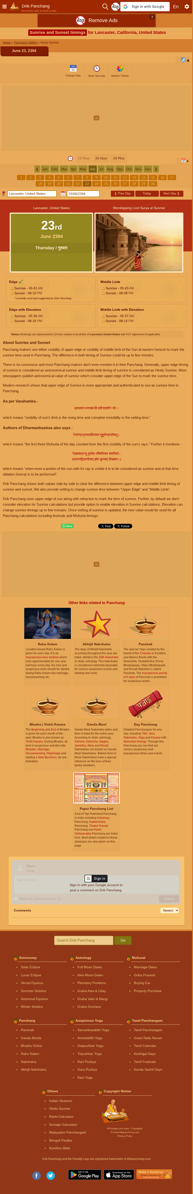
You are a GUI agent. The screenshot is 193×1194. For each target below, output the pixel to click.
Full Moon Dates (89, 967)
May (83, 169)
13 (134, 177)
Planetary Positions (91, 983)
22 (78, 184)
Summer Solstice (33, 991)
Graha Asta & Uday (91, 991)
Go (123, 940)
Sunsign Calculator (63, 1124)
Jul (101, 169)
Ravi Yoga (84, 1077)
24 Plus (118, 158)
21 (68, 184)
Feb (54, 169)
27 (125, 184)
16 (162, 177)
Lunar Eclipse (31, 975)
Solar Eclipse (30, 967)
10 (106, 177)
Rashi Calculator (61, 1116)
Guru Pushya (87, 1069)
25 (106, 184)
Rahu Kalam (30, 1054)
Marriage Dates (145, 967)
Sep (120, 169)
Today (147, 193)
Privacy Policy (124, 1136)
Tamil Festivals (145, 1062)
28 (134, 184)
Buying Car (142, 983)
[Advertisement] (96, 118)
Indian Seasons (60, 1101)
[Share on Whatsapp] (67, 526)
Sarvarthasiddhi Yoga (93, 1030)
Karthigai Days (145, 1054)
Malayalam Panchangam (67, 1132)
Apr (73, 169)
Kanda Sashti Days (148, 1069)
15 (153, 177)
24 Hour (101, 158)
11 (115, 177)
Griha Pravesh (144, 975)
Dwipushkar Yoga (90, 1046)
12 (125, 177)
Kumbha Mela (59, 1148)
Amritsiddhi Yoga (89, 1038)
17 (172, 177)
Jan (45, 169)
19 (49, 184)
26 (115, 184)
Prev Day (122, 193)
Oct (129, 169)
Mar (64, 169)
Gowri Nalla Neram (148, 1038)
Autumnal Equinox (34, 999)
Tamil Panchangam (148, 1030)
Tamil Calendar (145, 1046)
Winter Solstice (32, 1006)
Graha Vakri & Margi (92, 999)
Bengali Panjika (60, 1140)
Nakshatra (28, 1062)
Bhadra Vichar (31, 1046)
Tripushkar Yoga (89, 1054)
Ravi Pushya (86, 1062)
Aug (110, 169)
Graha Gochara (89, 1006)
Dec (148, 169)
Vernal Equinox (32, 983)
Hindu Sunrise (59, 1108)
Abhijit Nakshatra (33, 1069)
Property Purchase (148, 991)
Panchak (27, 1030)
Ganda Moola (31, 1038)
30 (153, 184)
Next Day (171, 193)
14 (143, 177)
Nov (138, 169)
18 (40, 184)
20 (59, 184)
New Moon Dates (90, 975)
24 (96, 184)
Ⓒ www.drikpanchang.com (125, 1132)
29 (143, 184)
